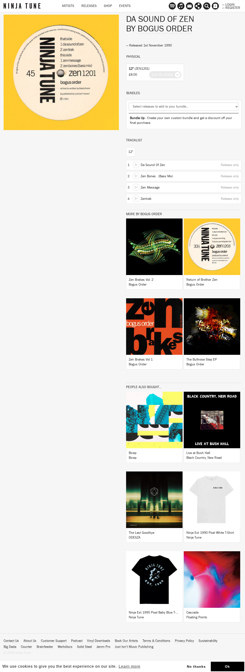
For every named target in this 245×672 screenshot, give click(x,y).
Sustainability (208, 641)
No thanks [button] (196, 666)
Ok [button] (227, 666)
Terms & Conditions (156, 641)
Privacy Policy (184, 641)
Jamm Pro (103, 647)
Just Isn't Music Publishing (134, 647)
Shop (108, 6)
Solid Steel (84, 647)
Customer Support (54, 641)
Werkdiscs (65, 647)
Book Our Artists (126, 641)
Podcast (77, 641)
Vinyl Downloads (98, 641)
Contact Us (11, 641)
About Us (29, 641)
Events (125, 6)
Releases (89, 6)
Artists (68, 6)
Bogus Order (165, 28)
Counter (26, 647)
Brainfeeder (45, 647)
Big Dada (10, 647)
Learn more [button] (129, 666)
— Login (228, 4)
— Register (231, 7)
